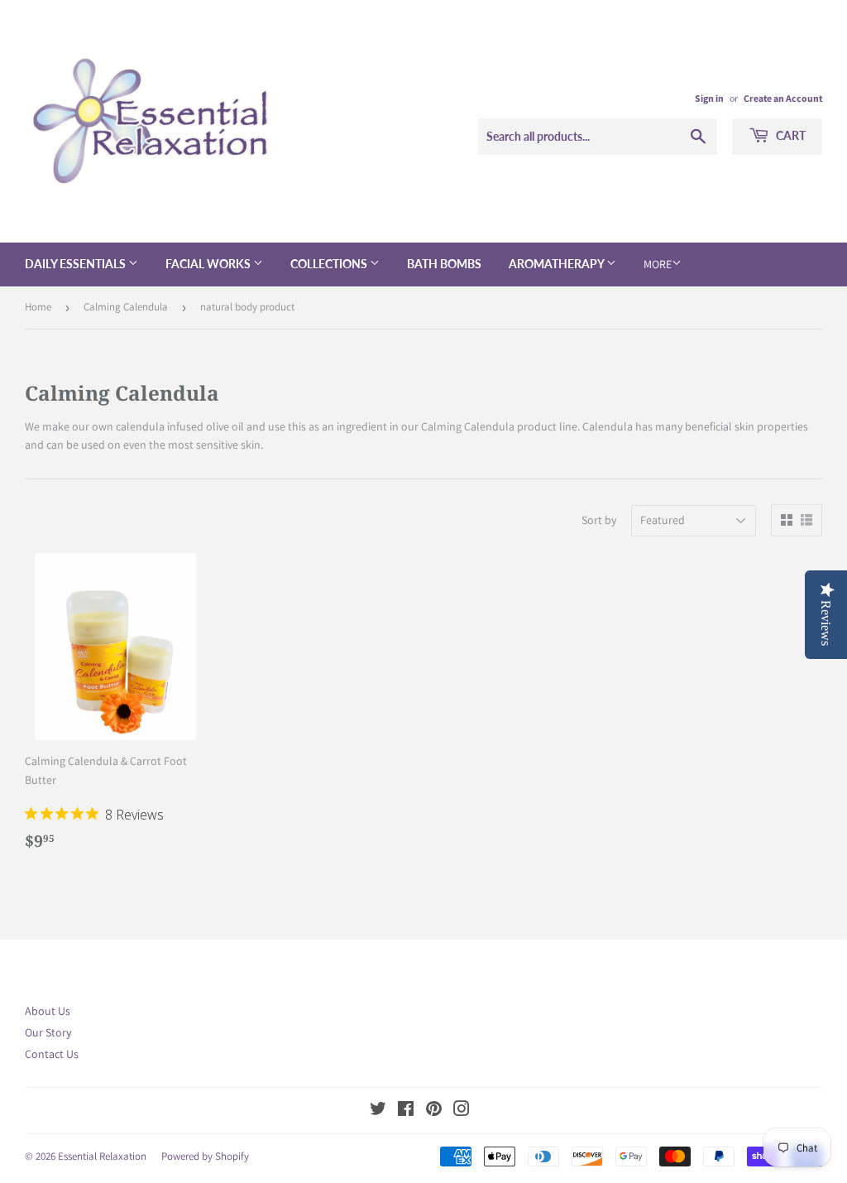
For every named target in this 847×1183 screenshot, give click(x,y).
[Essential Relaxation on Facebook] (405, 1111)
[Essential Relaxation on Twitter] (378, 1111)
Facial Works (209, 264)
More (658, 264)
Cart (789, 135)
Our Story (48, 1032)
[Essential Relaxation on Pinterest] (434, 1111)
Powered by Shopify (205, 1156)
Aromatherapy (557, 264)
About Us (47, 1010)
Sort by (598, 519)
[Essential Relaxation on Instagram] (461, 1111)
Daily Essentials (76, 264)
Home (38, 307)
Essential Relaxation (102, 1156)
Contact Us (52, 1053)
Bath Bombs (444, 264)
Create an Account (783, 98)
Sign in (709, 98)
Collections (330, 264)
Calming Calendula (126, 307)
